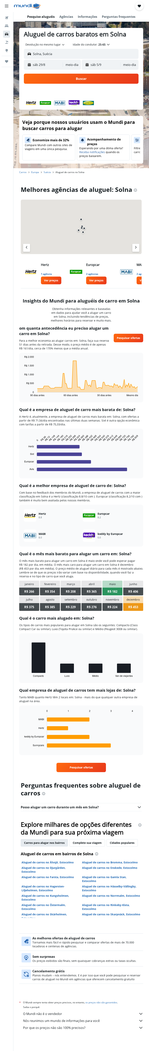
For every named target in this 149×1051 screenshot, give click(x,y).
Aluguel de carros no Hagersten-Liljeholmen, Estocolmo (43, 888)
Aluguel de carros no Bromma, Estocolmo (110, 862)
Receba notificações (92, 152)
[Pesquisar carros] (7, 34)
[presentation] (135, 190)
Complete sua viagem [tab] (87, 843)
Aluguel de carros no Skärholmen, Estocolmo (44, 916)
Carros (23, 172)
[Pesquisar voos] (7, 18)
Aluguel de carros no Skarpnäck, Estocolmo (111, 914)
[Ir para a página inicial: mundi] (27, 6)
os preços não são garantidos (101, 1002)
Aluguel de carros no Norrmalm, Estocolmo (111, 896)
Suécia (47, 172)
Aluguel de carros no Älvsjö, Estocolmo (48, 862)
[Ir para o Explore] (7, 50)
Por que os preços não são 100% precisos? (54, 1028)
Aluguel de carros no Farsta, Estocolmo (48, 877)
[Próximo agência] (135, 248)
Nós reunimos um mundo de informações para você (61, 1021)
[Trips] (7, 61)
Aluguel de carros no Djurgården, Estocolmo (44, 869)
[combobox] (45, 45)
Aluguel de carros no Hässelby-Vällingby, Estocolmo (109, 888)
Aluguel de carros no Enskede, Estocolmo (109, 868)
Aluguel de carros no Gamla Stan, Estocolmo (104, 879)
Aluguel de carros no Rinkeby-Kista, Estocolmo (106, 907)
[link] (51, 280)
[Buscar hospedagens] (7, 26)
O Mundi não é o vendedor (42, 1014)
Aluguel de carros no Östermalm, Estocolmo (44, 907)
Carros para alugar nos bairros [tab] (44, 843)
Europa (35, 172)
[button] (6, 6)
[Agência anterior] (26, 248)
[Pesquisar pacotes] (7, 42)
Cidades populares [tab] (122, 843)
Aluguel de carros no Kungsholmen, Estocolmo (45, 897)
